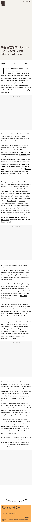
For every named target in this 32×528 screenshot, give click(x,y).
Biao (28, 87)
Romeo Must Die (11, 200)
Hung (10, 87)
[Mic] (3, 3)
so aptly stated (12, 78)
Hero (2, 212)
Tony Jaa (25, 286)
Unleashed (22, 200)
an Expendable (13, 217)
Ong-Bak (10, 313)
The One (13, 205)
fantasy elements (22, 329)
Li (23, 90)
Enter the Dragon (18, 152)
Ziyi (29, 90)
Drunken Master (15, 166)
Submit (27, 517)
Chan (20, 85)
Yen (9, 92)
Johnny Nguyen (7, 428)
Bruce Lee (26, 73)
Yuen (2, 87)
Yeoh (19, 87)
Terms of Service (21, 519)
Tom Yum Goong (23, 316)
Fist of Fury (20, 150)
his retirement (23, 154)
